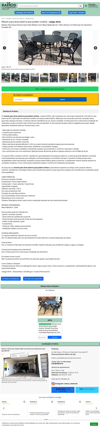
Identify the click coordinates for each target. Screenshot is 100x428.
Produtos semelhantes (10, 279)
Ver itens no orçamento (33, 279)
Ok (81, 6)
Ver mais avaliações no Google (50, 397)
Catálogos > (9, 18)
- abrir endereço (63, 390)
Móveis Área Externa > (18, 18)
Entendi (94, 424)
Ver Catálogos (50, 290)
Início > (4, 18)
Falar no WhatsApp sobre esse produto (50, 89)
